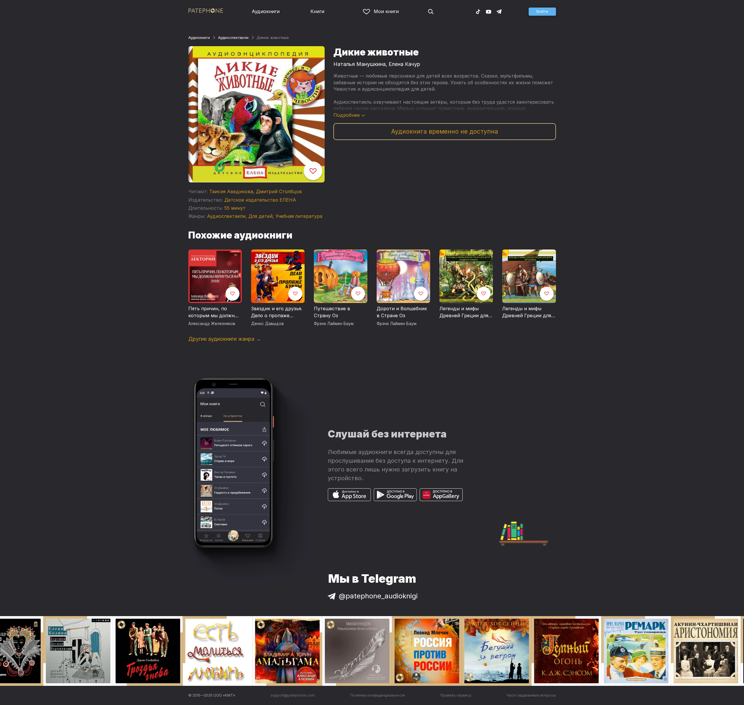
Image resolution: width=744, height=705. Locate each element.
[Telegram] (499, 11)
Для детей (260, 216)
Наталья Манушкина (359, 64)
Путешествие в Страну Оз (332, 312)
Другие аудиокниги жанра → (224, 339)
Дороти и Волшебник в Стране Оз (402, 312)
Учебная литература (299, 216)
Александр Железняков (211, 323)
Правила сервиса (455, 695)
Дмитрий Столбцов (279, 191)
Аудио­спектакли (233, 37)
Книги (317, 11)
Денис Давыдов (267, 323)
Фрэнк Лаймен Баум (334, 323)
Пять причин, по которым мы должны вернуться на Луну (213, 312)
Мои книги (386, 11)
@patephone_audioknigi (378, 596)
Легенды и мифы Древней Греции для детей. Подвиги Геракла (463, 312)
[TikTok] (478, 11)
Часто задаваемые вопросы (531, 695)
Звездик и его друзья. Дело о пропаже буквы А (276, 312)
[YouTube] (488, 11)
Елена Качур (404, 64)
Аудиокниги (266, 11)
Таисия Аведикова (231, 191)
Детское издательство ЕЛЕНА (260, 200)
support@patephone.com (293, 695)
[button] (542, 12)
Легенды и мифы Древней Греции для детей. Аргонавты (526, 312)
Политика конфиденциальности (377, 695)
